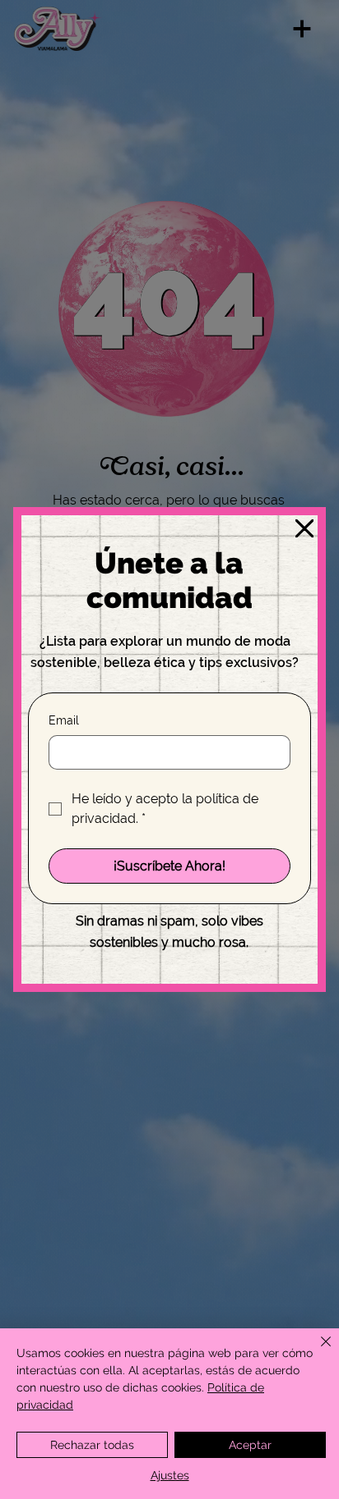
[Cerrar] (316, 1351)
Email (64, 720)
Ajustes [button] (170, 1475)
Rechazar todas (92, 1444)
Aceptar (250, 1444)
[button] (304, 529)
